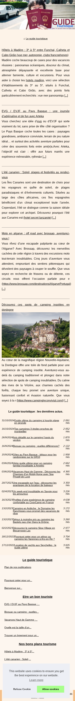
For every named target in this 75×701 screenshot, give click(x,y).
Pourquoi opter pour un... (18, 580)
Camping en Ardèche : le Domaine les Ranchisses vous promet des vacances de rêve (36, 511)
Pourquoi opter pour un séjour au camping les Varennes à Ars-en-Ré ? (34, 537)
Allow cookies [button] (50, 689)
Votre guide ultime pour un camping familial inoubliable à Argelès (32, 464)
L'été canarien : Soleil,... (17, 659)
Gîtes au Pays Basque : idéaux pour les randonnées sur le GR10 (35, 455)
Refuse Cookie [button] (22, 689)
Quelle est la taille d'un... (17, 627)
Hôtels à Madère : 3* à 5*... (19, 651)
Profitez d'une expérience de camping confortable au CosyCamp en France (34, 501)
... (66, 95)
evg (39, 121)
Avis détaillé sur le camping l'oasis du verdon (33, 438)
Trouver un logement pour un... (21, 635)
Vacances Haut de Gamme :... (21, 619)
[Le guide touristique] (37, 14)
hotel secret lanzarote (37, 217)
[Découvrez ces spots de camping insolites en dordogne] (36, 335)
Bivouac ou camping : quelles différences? (36, 446)
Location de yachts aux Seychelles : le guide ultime (35, 546)
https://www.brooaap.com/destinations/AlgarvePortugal (36, 283)
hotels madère (35, 80)
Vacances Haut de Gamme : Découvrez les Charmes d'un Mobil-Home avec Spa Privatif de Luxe (36, 474)
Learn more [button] (36, 680)
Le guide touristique (37, 38)
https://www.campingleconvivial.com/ (40, 400)
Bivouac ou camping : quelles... (21, 611)
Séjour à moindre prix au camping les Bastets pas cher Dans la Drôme (33, 520)
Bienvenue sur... (13, 588)
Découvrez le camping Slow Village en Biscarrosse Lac (34, 529)
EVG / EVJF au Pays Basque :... (22, 604)
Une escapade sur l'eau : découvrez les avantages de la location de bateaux (35, 484)
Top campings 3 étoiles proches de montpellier (33, 430)
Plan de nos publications (17, 567)
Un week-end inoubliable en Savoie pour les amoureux (35, 492)
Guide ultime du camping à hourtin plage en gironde (36, 421)
